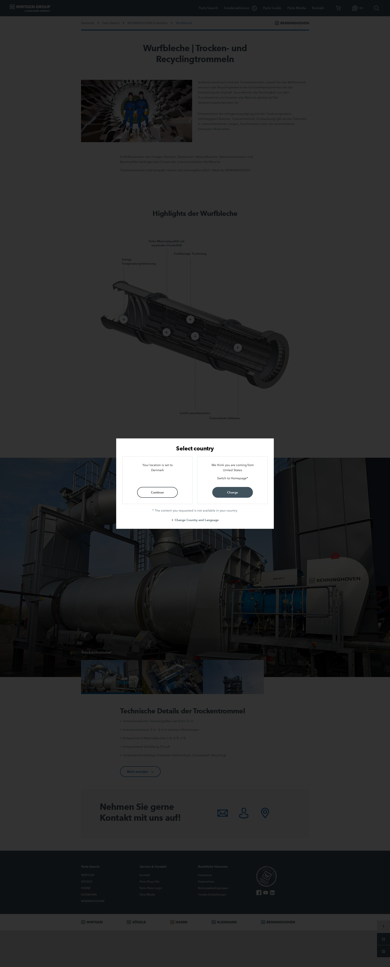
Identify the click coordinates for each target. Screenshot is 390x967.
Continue (157, 492)
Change (232, 492)
